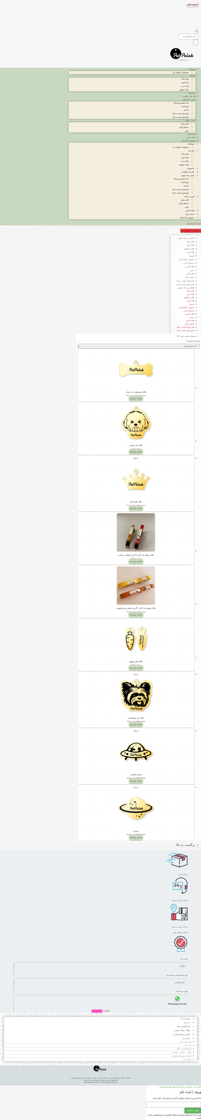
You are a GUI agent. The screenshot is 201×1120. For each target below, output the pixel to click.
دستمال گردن (184, 127)
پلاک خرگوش (184, 90)
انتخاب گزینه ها (136, 561)
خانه (198, 336)
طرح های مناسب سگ (180, 113)
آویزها (192, 256)
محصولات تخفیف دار (181, 72)
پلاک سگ (185, 79)
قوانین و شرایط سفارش (181, 1034)
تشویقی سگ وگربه (188, 141)
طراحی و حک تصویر (186, 238)
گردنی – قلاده (190, 120)
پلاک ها (193, 76)
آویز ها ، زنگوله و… (188, 96)
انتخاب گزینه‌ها (136, 398)
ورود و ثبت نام (185, 1018)
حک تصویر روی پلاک (181, 103)
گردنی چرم (185, 124)
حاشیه (186, 110)
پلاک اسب (185, 86)
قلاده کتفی (191, 134)
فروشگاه (192, 69)
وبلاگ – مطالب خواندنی (182, 1030)
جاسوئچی (192, 93)
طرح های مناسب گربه (180, 117)
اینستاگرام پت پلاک (183, 1026)
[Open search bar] (196, 32)
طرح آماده (185, 106)
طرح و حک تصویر (189, 99)
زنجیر (187, 131)
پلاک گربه (185, 82)
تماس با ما (186, 1038)
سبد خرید (186, 1022)
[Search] (195, 42)
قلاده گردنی (189, 266)
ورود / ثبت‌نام (193, 1110)
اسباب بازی (191, 137)
